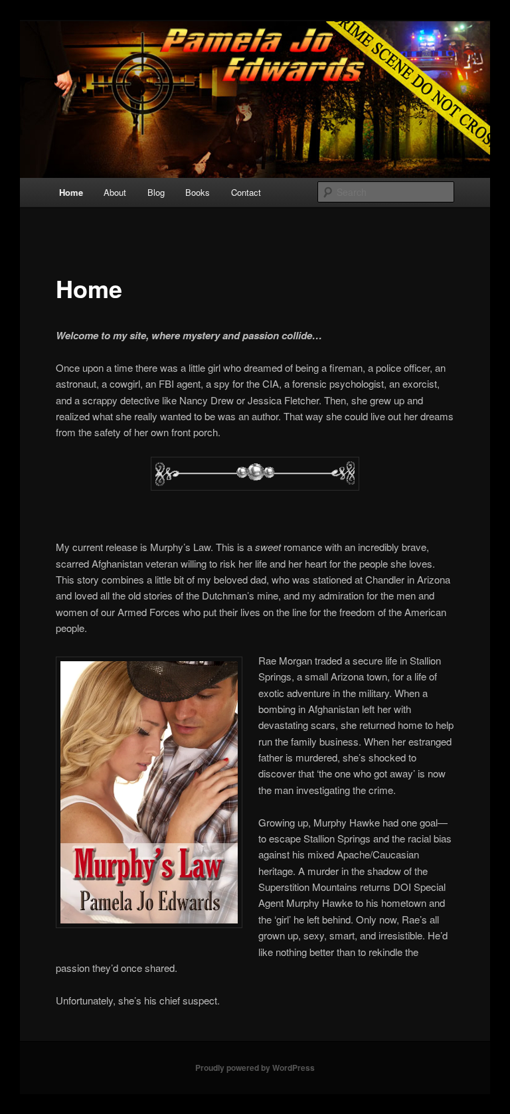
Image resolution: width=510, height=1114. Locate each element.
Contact (246, 192)
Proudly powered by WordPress (255, 1068)
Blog (156, 192)
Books (197, 192)
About (115, 192)
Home (71, 192)
